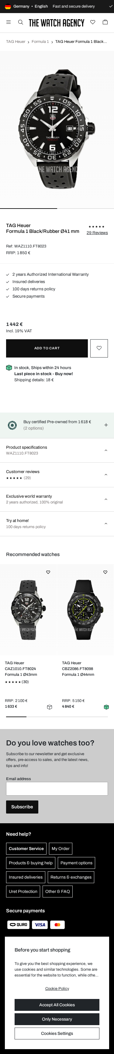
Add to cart (47, 348)
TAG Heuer (15, 42)
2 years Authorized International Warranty (50, 274)
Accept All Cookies (57, 1005)
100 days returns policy (33, 289)
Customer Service (26, 848)
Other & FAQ (57, 891)
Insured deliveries (28, 281)
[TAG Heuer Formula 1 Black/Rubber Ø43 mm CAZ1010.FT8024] (28, 609)
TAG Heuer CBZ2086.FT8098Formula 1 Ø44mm (78, 669)
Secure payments (28, 296)
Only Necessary (57, 1019)
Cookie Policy (57, 989)
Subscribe (22, 806)
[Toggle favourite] (99, 348)
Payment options (76, 863)
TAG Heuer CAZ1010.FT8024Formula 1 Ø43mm (21, 669)
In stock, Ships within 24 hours (43, 370)
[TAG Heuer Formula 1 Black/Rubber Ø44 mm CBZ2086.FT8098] (85, 609)
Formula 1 (40, 42)
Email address (18, 779)
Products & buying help (31, 863)
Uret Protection (23, 891)
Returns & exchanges (71, 877)
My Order (61, 848)
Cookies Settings (57, 1033)
